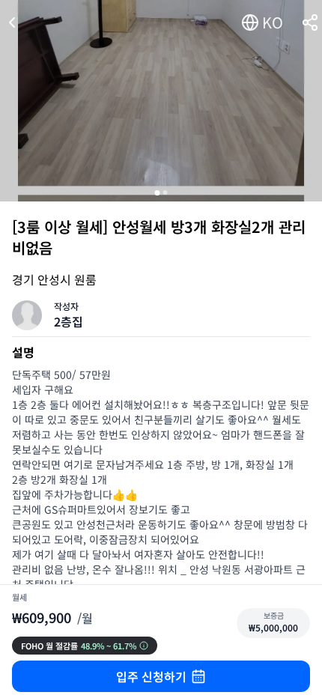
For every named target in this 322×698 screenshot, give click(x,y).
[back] (12, 22)
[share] (310, 22)
